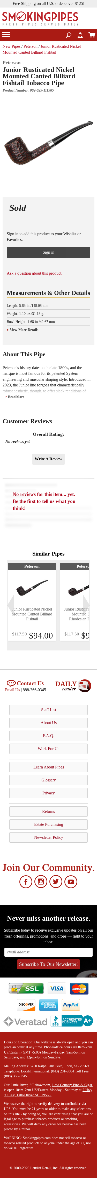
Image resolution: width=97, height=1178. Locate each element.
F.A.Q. (48, 735)
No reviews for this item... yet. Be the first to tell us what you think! (44, 501)
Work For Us (48, 748)
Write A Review (48, 459)
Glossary (48, 780)
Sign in (48, 252)
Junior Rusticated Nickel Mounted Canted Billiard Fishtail (32, 614)
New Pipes (11, 46)
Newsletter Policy (48, 837)
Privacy (48, 793)
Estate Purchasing (48, 824)
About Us (49, 722)
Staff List (48, 710)
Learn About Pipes (48, 767)
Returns (48, 811)
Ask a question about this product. (34, 273)
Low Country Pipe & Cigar (72, 1085)
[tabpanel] (32, 602)
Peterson (31, 46)
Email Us (12, 690)
